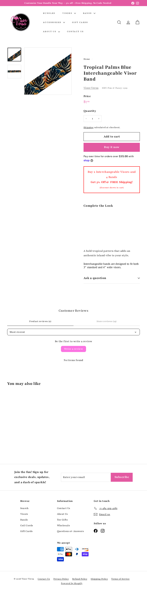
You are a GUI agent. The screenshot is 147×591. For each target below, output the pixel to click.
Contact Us (75, 31)
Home (87, 59)
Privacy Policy (61, 578)
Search (24, 508)
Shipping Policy (99, 578)
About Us (50, 31)
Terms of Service (120, 578)
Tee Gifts (62, 519)
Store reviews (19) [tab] (107, 321)
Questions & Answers (70, 531)
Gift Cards (80, 22)
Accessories (52, 22)
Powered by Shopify (71, 583)
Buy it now (111, 147)
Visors (67, 13)
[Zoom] (47, 71)
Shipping (88, 127)
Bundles (49, 13)
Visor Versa (91, 88)
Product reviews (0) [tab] (40, 321)
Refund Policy (79, 578)
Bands (88, 13)
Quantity (90, 111)
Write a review (73, 349)
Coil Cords (26, 525)
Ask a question (95, 278)
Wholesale (63, 525)
